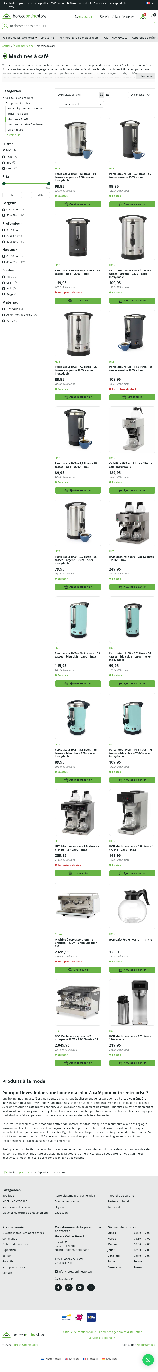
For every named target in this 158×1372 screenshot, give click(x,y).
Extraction (61, 1212)
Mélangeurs (15, 130)
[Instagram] (69, 1287)
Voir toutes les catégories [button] (18, 37)
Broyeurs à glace (18, 114)
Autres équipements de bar (25, 108)
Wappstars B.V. (145, 1345)
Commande (9, 1238)
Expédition (9, 1250)
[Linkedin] (91, 1287)
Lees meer (147, 76)
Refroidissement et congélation (75, 1195)
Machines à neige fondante (25, 124)
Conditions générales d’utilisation (120, 1332)
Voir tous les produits (19, 98)
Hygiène (60, 1207)
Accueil (6, 46)
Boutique (8, 1195)
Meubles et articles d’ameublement (25, 1212)
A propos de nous (13, 1267)
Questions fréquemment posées (23, 1233)
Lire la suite (80, 300)
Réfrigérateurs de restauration (78, 37)
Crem (58, 934)
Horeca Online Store (25, 1345)
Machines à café (17, 119)
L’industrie (47, 37)
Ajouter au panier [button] (80, 204)
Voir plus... (16, 135)
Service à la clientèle (102, 1337)
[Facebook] (58, 1287)
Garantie (7, 1261)
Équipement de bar (23, 46)
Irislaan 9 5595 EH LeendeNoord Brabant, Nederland (72, 1246)
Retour (6, 1256)
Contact (7, 1272)
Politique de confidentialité (78, 1332)
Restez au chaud (118, 1201)
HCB (57, 168)
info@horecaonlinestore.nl (75, 1271)
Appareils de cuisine (121, 1195)
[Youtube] (80, 1287)
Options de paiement (16, 1244)
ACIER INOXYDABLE (115, 37)
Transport (114, 1207)
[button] (118, 16)
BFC (57, 1030)
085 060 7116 (86, 16)
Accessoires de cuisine (16, 1207)
